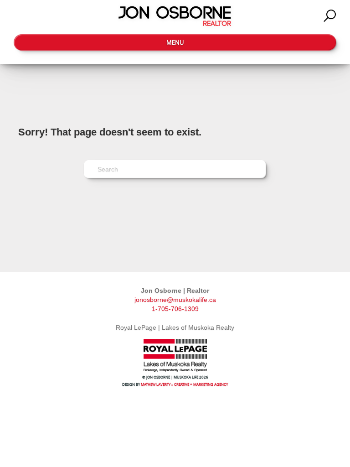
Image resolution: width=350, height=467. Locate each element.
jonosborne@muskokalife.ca (175, 299)
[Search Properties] (329, 16)
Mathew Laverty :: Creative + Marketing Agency (184, 384)
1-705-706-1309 (175, 308)
